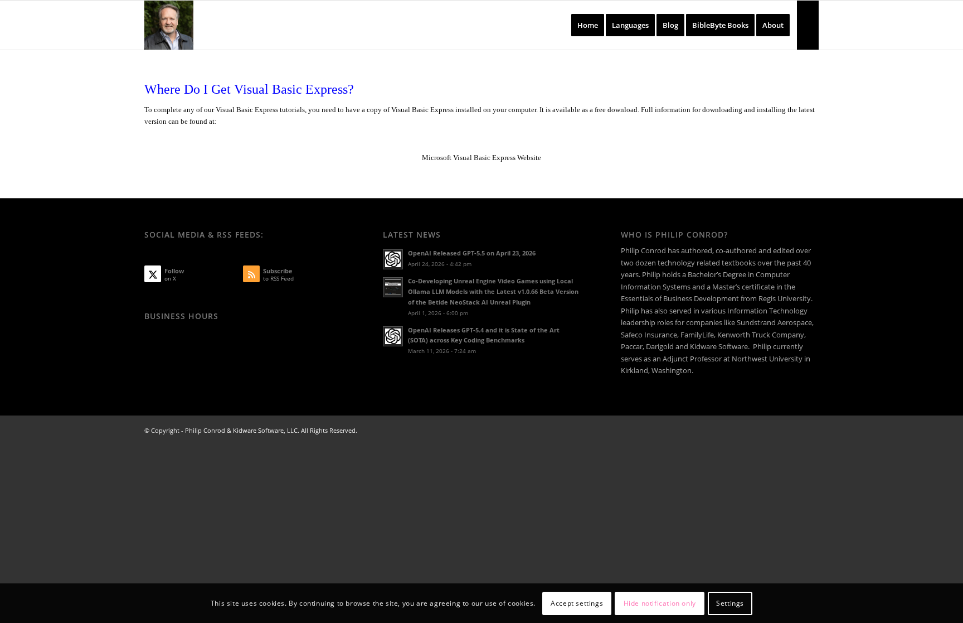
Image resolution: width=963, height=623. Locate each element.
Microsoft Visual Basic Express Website (481, 157)
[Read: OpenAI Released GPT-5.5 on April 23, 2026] (393, 259)
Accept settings (577, 603)
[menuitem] (587, 25)
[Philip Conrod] (168, 25)
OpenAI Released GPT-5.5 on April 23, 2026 (472, 253)
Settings (730, 603)
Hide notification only (660, 603)
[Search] (808, 25)
